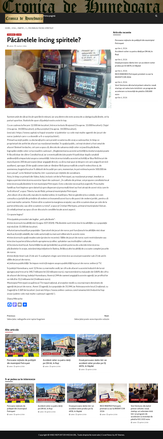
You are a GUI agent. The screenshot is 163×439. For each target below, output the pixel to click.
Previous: (26, 317)
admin (11, 46)
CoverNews (106, 435)
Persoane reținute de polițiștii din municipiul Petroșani (134, 41)
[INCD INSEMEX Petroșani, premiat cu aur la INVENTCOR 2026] (112, 393)
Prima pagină (49, 16)
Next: (91, 317)
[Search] (156, 16)
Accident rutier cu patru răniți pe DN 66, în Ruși (134, 53)
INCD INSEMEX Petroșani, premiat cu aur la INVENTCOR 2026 (134, 75)
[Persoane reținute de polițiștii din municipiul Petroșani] (22, 345)
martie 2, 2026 (21, 46)
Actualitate (11, 34)
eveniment (20, 354)
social (19, 34)
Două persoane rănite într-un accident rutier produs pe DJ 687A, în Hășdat (93, 363)
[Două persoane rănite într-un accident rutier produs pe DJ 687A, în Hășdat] (94, 345)
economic (144, 400)
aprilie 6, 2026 (20, 366)
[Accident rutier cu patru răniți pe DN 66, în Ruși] (58, 345)
